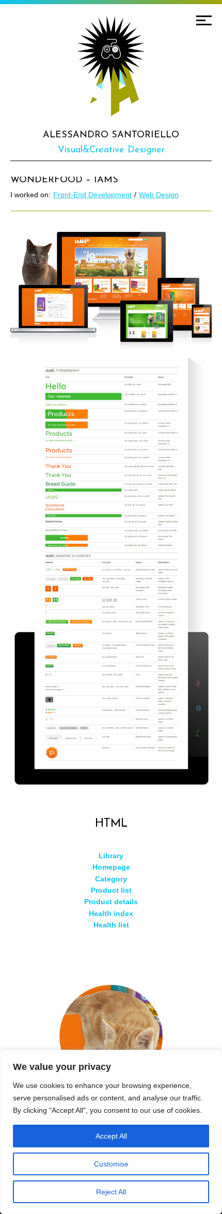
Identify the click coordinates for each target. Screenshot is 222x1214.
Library (111, 856)
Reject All (111, 1192)
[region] (111, 1132)
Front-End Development (92, 195)
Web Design (159, 195)
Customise (111, 1164)
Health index (111, 913)
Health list (111, 925)
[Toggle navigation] (204, 20)
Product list (111, 890)
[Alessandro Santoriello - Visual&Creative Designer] (111, 66)
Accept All (111, 1136)
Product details (111, 901)
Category (111, 879)
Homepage (111, 867)
